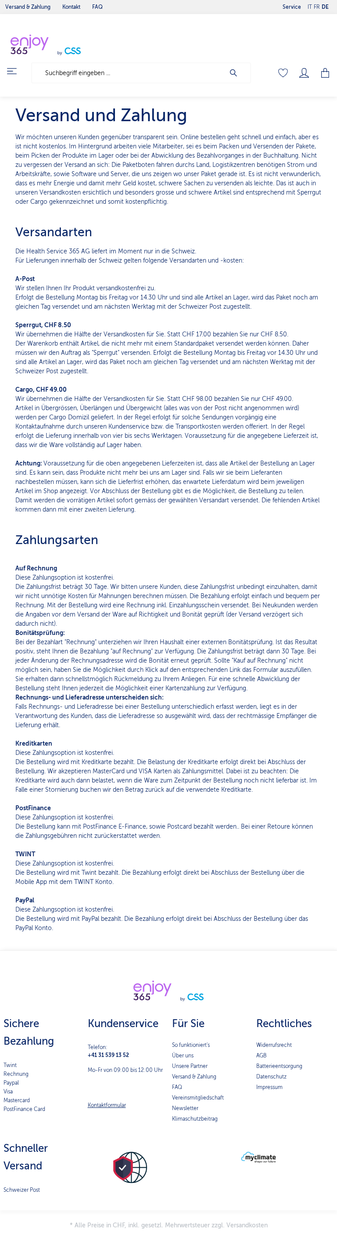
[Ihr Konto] (304, 73)
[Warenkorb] (322, 73)
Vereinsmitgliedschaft (198, 1098)
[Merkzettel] (283, 73)
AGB (261, 1056)
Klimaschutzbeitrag (195, 1119)
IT (310, 7)
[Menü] (17, 71)
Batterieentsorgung (279, 1066)
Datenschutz (271, 1077)
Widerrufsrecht (274, 1045)
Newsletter (185, 1108)
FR (317, 7)
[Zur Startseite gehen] (66, 44)
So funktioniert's (191, 1045)
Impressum (269, 1087)
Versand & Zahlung (194, 1077)
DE (325, 7)
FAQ (177, 1087)
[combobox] (128, 72)
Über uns (183, 1056)
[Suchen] (238, 72)
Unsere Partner (190, 1066)
